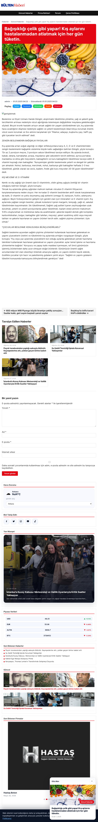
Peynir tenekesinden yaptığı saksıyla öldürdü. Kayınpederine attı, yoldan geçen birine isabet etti (43, 650)
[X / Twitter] (14, 521)
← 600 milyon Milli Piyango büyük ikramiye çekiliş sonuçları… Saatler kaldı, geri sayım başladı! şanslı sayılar (33, 311)
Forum (58, 13)
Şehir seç (10, 499)
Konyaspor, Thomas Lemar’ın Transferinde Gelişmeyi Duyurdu (29, 661)
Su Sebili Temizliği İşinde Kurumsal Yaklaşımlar (23, 653)
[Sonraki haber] (90, 539)
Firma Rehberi (44, 13)
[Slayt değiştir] (44, 799)
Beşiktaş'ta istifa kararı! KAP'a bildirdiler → (82, 311)
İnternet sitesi (8, 452)
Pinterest (57, 106)
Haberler (5, 22)
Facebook (26, 106)
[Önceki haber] (85, 539)
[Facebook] (6, 521)
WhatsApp (38, 106)
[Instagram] (21, 521)
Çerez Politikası (72, 13)
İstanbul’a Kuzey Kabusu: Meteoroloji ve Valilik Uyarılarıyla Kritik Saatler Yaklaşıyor (37, 656)
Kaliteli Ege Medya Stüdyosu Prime (19, 659)
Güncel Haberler (26, 13)
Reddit (48, 106)
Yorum (6, 408)
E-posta (6, 442)
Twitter (16, 106)
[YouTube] (28, 521)
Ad (4, 432)
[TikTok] (35, 521)
